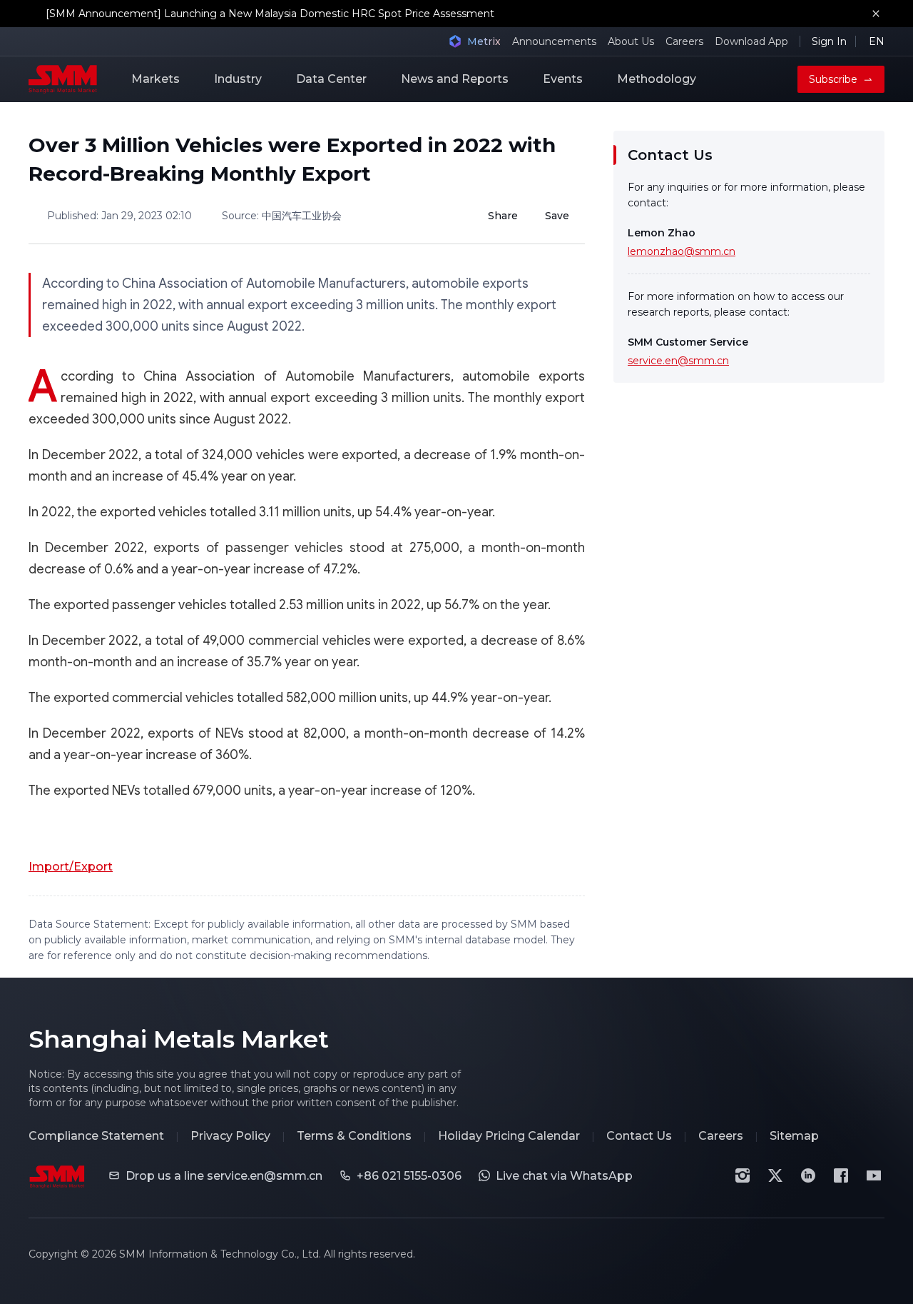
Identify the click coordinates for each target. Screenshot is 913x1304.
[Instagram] (742, 1175)
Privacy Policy (230, 1136)
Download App (751, 41)
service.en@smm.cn (678, 360)
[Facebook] (841, 1175)
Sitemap (794, 1136)
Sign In (829, 41)
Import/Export (71, 866)
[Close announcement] (875, 13)
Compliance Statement (96, 1136)
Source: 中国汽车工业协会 (282, 215)
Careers (684, 41)
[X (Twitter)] (775, 1175)
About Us (631, 41)
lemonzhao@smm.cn (681, 251)
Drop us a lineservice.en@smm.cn (224, 1176)
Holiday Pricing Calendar (509, 1136)
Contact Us (639, 1136)
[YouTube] (873, 1175)
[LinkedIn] (808, 1175)
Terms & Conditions (354, 1136)
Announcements (554, 41)
